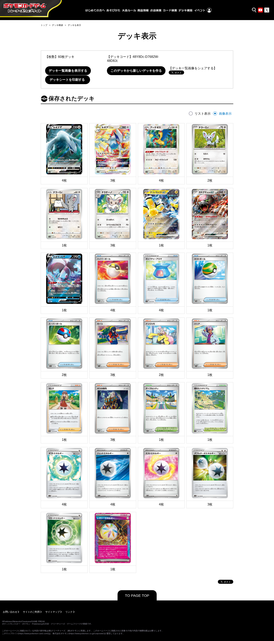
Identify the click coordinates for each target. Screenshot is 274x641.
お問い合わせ (10, 611)
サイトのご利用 (31, 611)
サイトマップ (52, 611)
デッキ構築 (57, 25)
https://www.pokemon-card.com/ (33, 633)
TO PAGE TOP (137, 596)
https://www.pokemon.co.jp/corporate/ (86, 633)
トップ (44, 25)
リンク (69, 611)
